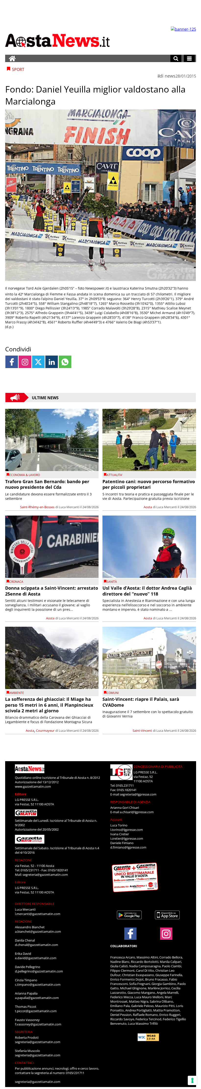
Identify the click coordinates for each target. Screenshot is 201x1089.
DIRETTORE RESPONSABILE (34, 904)
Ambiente (16, 693)
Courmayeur (45, 730)
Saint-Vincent (142, 730)
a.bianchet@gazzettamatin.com (38, 931)
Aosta (148, 507)
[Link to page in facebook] (11, 362)
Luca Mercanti (69, 507)
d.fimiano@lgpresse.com (128, 847)
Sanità (112, 582)
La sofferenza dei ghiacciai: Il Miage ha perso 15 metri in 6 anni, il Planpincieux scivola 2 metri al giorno (49, 705)
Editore (20, 794)
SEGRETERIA (24, 1032)
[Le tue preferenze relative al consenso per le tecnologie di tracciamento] (192, 1080)
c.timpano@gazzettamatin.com (38, 984)
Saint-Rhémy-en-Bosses (37, 507)
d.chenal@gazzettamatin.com (36, 945)
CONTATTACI (24, 1063)
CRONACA (16, 582)
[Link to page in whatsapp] (65, 362)
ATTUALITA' (115, 475)
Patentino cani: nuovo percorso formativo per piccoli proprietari (148, 484)
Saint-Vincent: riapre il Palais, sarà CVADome (140, 702)
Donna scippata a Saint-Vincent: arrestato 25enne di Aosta (51, 591)
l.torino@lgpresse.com (126, 829)
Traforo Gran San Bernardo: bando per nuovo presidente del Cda (47, 484)
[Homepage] (12, 58)
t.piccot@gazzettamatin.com (36, 1011)
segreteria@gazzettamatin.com (45, 874)
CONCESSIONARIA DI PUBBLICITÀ (158, 766)
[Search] (175, 58)
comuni (113, 693)
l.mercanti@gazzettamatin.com (37, 914)
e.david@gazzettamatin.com (35, 958)
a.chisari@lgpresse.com (137, 812)
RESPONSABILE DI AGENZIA (130, 802)
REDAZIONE (23, 860)
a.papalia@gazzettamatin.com (37, 998)
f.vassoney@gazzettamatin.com (38, 1024)
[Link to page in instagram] (25, 362)
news (170, 76)
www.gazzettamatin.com (33, 786)
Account (116, 819)
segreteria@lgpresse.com (138, 794)
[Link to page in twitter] (38, 362)
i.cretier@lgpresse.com (126, 838)
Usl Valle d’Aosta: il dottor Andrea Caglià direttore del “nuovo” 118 (147, 591)
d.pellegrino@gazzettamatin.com (39, 971)
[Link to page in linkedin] (51, 362)
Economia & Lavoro (24, 475)
